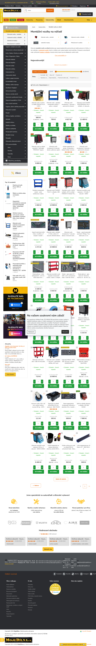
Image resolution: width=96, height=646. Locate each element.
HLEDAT (50, 10)
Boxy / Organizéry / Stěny (13, 56)
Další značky (84, 523)
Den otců (7, 364)
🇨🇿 (87, 6)
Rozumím (65, 332)
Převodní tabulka (32, 605)
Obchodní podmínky (11, 596)
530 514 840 (68, 10)
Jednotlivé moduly (12, 40)
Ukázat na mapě (9, 564)
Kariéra (30, 600)
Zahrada (8, 119)
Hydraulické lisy (10, 72)
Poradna (30, 598)
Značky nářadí (31, 589)
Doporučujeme (52, 77)
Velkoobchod (9, 587)
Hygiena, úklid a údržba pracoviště (15, 106)
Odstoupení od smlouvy (12, 600)
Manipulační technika (11, 132)
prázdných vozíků (43, 50)
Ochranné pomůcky (11, 91)
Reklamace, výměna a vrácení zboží (14, 606)
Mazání (7, 113)
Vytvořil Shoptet (86, 631)
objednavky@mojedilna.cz (56, 561)
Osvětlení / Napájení (11, 88)
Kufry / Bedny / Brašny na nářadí (14, 53)
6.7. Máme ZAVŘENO (11, 356)
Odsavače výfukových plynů (13, 141)
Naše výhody (31, 591)
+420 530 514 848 (43, 562)
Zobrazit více (48, 549)
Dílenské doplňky (10, 62)
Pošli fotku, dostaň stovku (35, 596)
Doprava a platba (27, 6)
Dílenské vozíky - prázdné (14, 34)
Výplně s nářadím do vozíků (13, 47)
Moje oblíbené (10, 584)
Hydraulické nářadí (11, 75)
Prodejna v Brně (9, 6)
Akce (9, 147)
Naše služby (31, 594)
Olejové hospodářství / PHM (13, 100)
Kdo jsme (30, 587)
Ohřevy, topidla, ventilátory (13, 116)
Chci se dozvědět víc (60, 55)
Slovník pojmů (32, 603)
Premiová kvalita (63, 77)
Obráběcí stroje (10, 135)
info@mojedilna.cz (66, 11)
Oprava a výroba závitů (12, 94)
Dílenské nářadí (10, 66)
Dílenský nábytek (10, 59)
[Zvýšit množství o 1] (42, 124)
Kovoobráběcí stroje (11, 81)
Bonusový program (63, 6)
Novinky (10, 150)
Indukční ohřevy (10, 122)
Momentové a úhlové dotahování (15, 50)
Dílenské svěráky (10, 69)
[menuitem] (6, 20)
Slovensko (9, 594)
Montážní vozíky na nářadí (13, 31)
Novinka (59, 75)
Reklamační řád (10, 603)
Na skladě (44, 75)
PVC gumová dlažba (11, 144)
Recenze (30, 607)
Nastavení (31, 332)
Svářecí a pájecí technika (12, 78)
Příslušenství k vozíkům (13, 44)
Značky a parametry (38, 72)
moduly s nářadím (45, 52)
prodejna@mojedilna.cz (55, 562)
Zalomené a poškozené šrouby (14, 97)
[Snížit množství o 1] (34, 124)
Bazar (9, 157)
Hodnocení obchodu (48, 530)
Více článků (10, 374)
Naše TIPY (6, 164)
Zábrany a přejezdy (11, 128)
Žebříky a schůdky (10, 125)
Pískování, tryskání (11, 110)
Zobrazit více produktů (60, 65)
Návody (30, 610)
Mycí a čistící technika (11, 103)
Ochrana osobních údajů (12, 598)
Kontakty (18, 6)
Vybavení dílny (13, 28)
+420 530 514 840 (43, 561)
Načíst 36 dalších (61, 479)
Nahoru (37, 485)
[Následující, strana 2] (85, 486)
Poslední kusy (74, 77)
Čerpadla (8, 138)
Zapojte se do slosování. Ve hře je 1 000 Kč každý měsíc (15, 347)
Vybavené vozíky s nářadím (14, 37)
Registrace (83, 6)
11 (89, 486)
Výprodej (10, 154)
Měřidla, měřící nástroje (12, 85)
